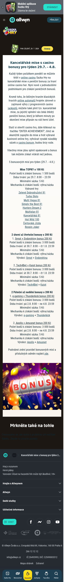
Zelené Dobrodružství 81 (32, 192)
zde (46, 353)
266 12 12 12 (32, 551)
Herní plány (8, 470)
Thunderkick (43, 315)
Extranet (40, 563)
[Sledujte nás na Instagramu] (48, 522)
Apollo (30, 342)
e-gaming (29, 315)
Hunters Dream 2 (32, 207)
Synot (29, 257)
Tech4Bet (32, 284)
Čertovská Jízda (32, 223)
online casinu (28, 77)
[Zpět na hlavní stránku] (12, 20)
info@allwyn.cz (14, 557)
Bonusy (47, 49)
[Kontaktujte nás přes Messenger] (40, 522)
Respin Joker (32, 227)
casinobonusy (26, 142)
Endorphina (41, 257)
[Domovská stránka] (5, 455)
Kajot (43, 284)
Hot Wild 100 (32, 219)
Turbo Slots (32, 196)
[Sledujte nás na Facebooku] (31, 522)
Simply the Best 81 (32, 204)
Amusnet (42, 342)
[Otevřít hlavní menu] (4, 19)
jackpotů (12, 108)
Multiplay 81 (32, 211)
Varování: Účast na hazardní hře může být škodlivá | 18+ (29, 474)
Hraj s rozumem (10, 466)
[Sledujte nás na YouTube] (57, 522)
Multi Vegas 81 (32, 200)
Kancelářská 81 (32, 215)
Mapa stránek (26, 563)
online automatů (26, 100)
